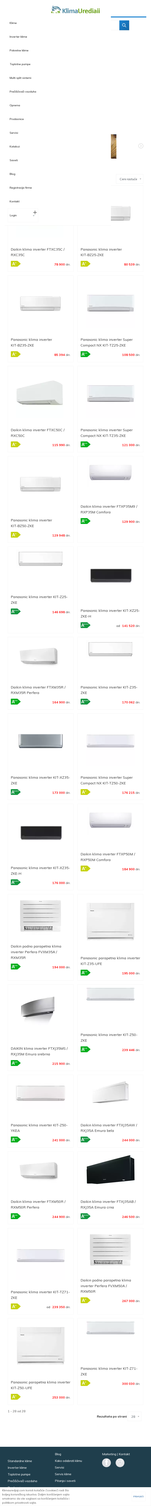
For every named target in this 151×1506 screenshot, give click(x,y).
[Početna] (75, 10)
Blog (12, 174)
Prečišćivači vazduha (23, 91)
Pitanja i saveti (65, 1481)
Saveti (14, 160)
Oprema (15, 105)
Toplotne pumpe (20, 64)
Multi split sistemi (20, 78)
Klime (13, 23)
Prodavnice (17, 119)
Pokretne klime (19, 50)
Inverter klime (18, 36)
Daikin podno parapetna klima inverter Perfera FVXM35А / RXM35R (36, 952)
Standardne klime (20, 1461)
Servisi (14, 133)
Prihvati (138, 1496)
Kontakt (14, 201)
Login (13, 215)
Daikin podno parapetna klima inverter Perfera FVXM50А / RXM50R (106, 1286)
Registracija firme (21, 187)
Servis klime (63, 1474)
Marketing (109, 1454)
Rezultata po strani (112, 1416)
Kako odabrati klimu (68, 1461)
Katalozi (15, 146)
